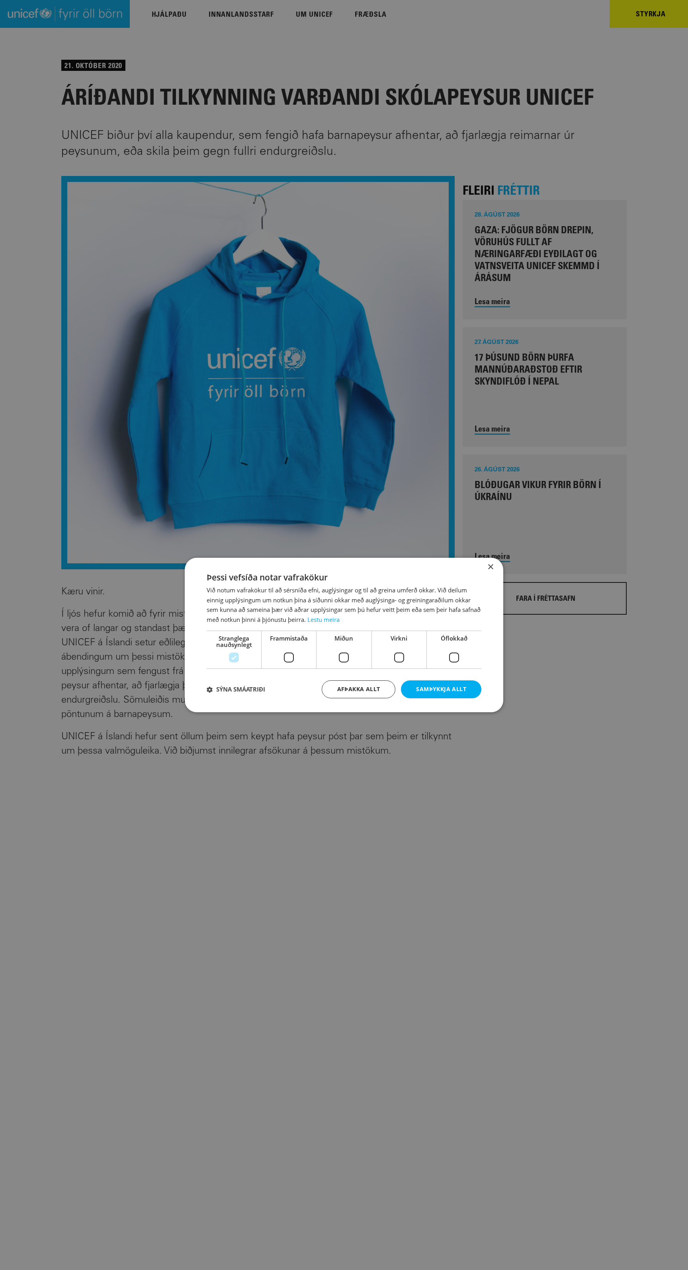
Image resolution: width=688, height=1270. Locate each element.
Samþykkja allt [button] (441, 689)
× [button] (490, 567)
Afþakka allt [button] (358, 689)
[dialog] (344, 635)
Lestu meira (323, 620)
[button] (236, 689)
